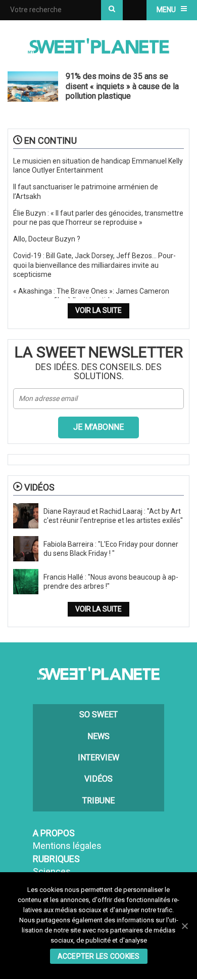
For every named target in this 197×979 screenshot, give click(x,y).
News (98, 736)
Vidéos (98, 779)
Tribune (98, 800)
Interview (98, 757)
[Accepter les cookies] (184, 926)
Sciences (52, 871)
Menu (166, 10)
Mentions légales (67, 845)
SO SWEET (98, 714)
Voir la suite (98, 310)
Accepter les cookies (99, 956)
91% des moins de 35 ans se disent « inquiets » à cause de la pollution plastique (122, 85)
